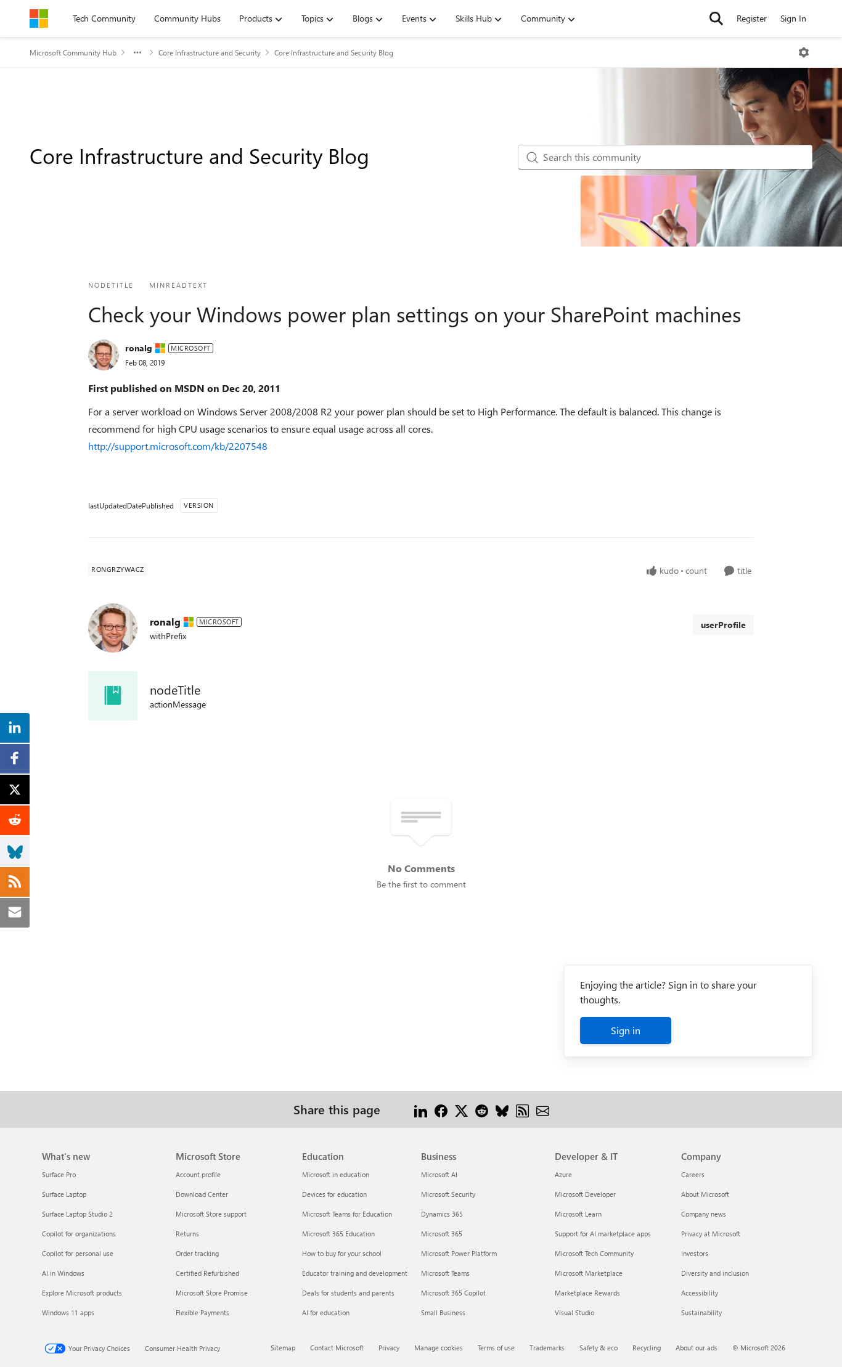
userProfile (723, 624)
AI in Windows (63, 1273)
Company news (703, 1213)
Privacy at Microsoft (710, 1233)
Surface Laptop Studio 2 (77, 1213)
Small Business (443, 1312)
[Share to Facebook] (441, 1109)
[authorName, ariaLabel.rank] (103, 355)
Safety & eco (598, 1347)
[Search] (716, 18)
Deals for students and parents (348, 1292)
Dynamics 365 (442, 1213)
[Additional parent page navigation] (137, 52)
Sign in (625, 1030)
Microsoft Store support (211, 1213)
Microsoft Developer (585, 1194)
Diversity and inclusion (715, 1273)
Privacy (388, 1347)
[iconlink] (112, 695)
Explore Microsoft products (82, 1292)
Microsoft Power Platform (459, 1253)
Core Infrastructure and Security (209, 52)
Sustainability (701, 1312)
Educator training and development (354, 1273)
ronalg (138, 348)
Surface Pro (59, 1174)
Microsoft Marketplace (589, 1273)
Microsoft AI (439, 1174)
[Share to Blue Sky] (502, 1109)
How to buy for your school (342, 1253)
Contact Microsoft (337, 1347)
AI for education (325, 1312)
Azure (563, 1174)
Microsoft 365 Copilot (453, 1292)
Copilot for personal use (77, 1253)
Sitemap (283, 1347)
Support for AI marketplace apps (603, 1233)
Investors (694, 1253)
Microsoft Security (448, 1194)
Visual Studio (574, 1312)
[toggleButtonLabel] (803, 52)
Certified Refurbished (207, 1273)
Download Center (202, 1194)
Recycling (646, 1347)
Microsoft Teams (445, 1273)
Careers (693, 1174)
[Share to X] (461, 1109)
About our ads (696, 1347)
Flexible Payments (202, 1312)
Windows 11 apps (68, 1312)
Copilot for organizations (79, 1233)
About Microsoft (705, 1194)
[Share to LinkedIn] (420, 1109)
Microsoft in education (335, 1174)
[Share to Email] (542, 1109)
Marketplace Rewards (587, 1292)
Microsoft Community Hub (73, 52)
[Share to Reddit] (481, 1109)
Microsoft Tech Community (594, 1253)
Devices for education (334, 1194)
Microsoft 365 (441, 1233)
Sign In (793, 18)
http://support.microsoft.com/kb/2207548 (178, 445)
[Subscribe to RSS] (522, 1109)
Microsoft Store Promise (212, 1292)
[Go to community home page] (39, 18)
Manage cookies (438, 1347)
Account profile (198, 1174)
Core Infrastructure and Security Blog (333, 52)
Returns (187, 1233)
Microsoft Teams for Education (347, 1213)
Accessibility (699, 1292)
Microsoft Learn (578, 1213)
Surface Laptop (64, 1194)
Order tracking (197, 1253)
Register (752, 18)
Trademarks (547, 1347)
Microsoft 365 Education (338, 1233)
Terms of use (496, 1347)
